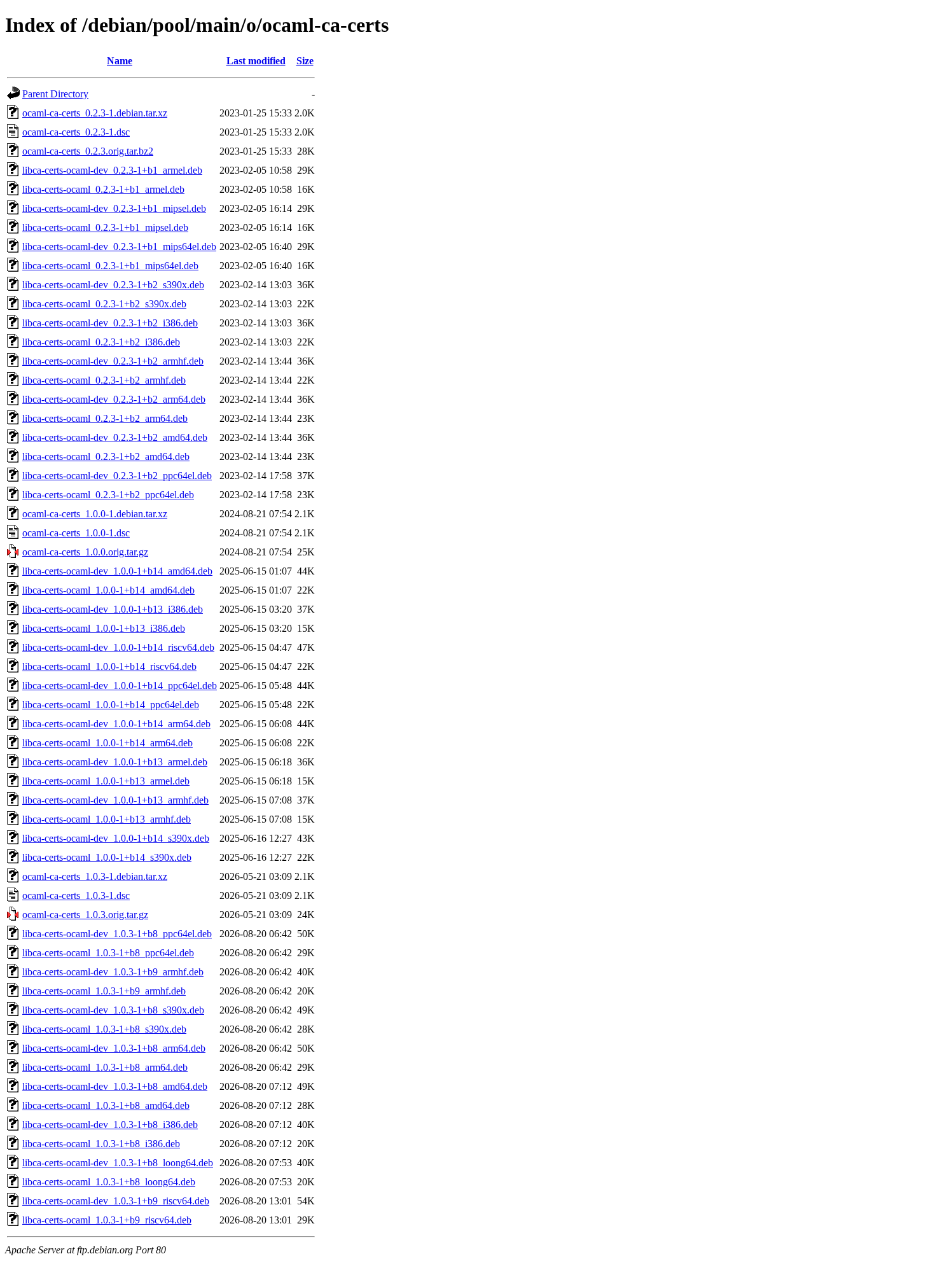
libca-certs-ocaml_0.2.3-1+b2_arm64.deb (105, 418)
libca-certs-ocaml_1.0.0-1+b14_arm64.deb (107, 742)
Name (119, 60)
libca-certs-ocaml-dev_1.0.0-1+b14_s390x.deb (115, 838)
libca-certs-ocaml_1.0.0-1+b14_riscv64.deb (109, 666)
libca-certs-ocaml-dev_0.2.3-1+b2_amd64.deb (114, 437)
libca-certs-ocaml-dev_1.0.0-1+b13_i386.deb (112, 609)
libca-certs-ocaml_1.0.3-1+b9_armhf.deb (104, 991)
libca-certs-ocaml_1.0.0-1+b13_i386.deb (103, 628)
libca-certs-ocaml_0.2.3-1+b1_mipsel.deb (105, 227)
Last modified (256, 60)
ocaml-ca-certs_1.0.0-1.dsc (76, 532)
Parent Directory (55, 93)
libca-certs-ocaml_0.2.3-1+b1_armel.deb (103, 189)
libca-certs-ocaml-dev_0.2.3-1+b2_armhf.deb (113, 361)
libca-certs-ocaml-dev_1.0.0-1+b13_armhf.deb (115, 800)
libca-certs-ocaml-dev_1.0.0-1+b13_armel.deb (114, 761)
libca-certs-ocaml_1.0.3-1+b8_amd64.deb (106, 1105)
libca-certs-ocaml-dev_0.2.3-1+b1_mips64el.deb (119, 246)
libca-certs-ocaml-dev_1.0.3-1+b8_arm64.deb (113, 1048)
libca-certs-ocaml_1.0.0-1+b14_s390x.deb (106, 857)
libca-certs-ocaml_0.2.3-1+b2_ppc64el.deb (108, 494)
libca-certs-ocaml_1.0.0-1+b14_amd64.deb (108, 590)
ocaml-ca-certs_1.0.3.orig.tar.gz (85, 914)
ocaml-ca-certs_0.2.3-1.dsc (76, 132)
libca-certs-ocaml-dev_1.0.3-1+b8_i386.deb (110, 1124)
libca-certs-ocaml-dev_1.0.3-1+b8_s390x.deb (113, 1010)
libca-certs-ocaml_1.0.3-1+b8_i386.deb (101, 1143)
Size (305, 60)
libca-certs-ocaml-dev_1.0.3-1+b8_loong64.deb (117, 1162)
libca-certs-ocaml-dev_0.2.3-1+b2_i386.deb (110, 322)
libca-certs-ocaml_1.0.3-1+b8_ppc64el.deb (108, 952)
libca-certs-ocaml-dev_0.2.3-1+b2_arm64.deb (113, 399)
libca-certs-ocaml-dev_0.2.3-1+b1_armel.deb (112, 170)
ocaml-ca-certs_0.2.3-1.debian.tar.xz (94, 113)
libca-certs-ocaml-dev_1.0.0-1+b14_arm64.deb (116, 723)
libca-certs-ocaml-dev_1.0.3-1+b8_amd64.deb (114, 1086)
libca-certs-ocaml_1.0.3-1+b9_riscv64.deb (106, 1220)
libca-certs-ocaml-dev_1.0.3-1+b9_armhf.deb (113, 971)
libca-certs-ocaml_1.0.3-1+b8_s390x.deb (104, 1029)
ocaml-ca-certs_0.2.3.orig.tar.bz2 (87, 151)
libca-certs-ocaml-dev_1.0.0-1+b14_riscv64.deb (118, 647)
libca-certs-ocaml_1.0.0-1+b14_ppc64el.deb (110, 704)
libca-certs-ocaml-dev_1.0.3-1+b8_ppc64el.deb (117, 933)
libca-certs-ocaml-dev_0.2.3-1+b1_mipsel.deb (114, 208)
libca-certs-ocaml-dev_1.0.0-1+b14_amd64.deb (117, 571)
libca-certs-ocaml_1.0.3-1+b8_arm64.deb (105, 1067)
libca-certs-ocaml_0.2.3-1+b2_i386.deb (101, 342)
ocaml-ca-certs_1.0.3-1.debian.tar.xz (94, 876)
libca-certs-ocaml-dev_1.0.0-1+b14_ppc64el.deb (119, 685)
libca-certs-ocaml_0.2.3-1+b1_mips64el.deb (110, 265)
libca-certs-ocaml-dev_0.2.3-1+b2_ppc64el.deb (117, 475)
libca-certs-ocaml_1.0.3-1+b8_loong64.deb (108, 1181)
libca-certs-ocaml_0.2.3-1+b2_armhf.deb (104, 380)
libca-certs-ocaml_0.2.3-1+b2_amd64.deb (106, 456)
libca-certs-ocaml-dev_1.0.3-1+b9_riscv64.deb (115, 1200)
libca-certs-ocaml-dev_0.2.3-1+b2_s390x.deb (113, 284)
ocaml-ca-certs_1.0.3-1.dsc (76, 895)
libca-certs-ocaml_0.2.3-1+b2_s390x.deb (104, 303)
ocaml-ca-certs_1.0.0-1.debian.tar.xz (94, 513)
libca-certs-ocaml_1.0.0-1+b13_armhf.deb (106, 819)
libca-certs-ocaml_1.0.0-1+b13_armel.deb (106, 781)
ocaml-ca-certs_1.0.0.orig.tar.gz (85, 552)
